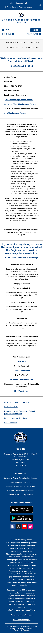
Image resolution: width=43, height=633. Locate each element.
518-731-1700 (20, 462)
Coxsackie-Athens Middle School (20, 491)
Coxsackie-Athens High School (20, 495)
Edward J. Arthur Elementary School (20, 486)
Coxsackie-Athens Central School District (21, 43)
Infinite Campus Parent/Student (18, 7)
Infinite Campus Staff (18, 3)
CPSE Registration (21, 391)
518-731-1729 (20, 465)
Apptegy (26, 630)
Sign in (35, 30)
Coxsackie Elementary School (20, 482)
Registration (33, 47)
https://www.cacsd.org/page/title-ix (21, 610)
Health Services (10, 423)
